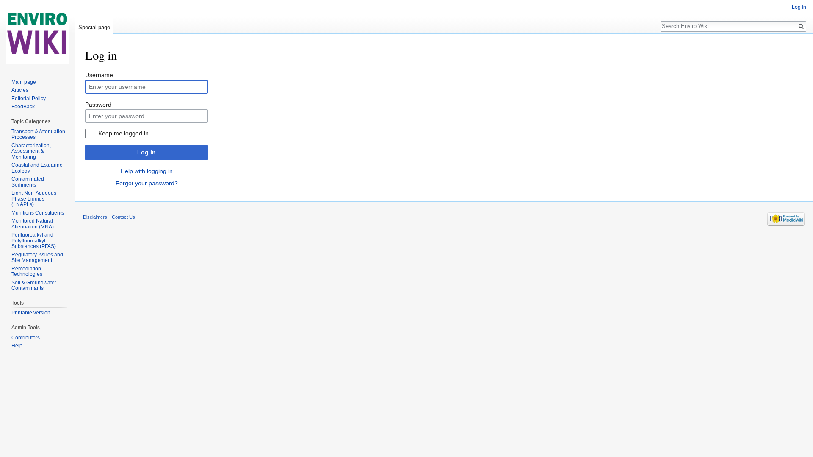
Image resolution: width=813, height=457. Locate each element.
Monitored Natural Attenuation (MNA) (32, 224)
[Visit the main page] (37, 34)
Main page (23, 82)
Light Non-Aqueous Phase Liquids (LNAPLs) (33, 198)
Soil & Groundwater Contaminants (33, 286)
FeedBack (23, 107)
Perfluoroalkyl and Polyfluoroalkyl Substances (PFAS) (33, 240)
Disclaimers (95, 217)
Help (16, 346)
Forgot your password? (147, 183)
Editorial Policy (28, 99)
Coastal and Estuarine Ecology (37, 168)
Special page (94, 27)
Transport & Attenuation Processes (38, 134)
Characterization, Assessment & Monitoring (31, 151)
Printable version (30, 313)
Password (98, 104)
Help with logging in (147, 171)
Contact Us (123, 217)
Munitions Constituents (37, 213)
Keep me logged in (123, 133)
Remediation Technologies (26, 272)
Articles (19, 90)
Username (99, 75)
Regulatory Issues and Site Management (37, 258)
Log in (146, 152)
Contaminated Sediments (27, 182)
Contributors (25, 338)
